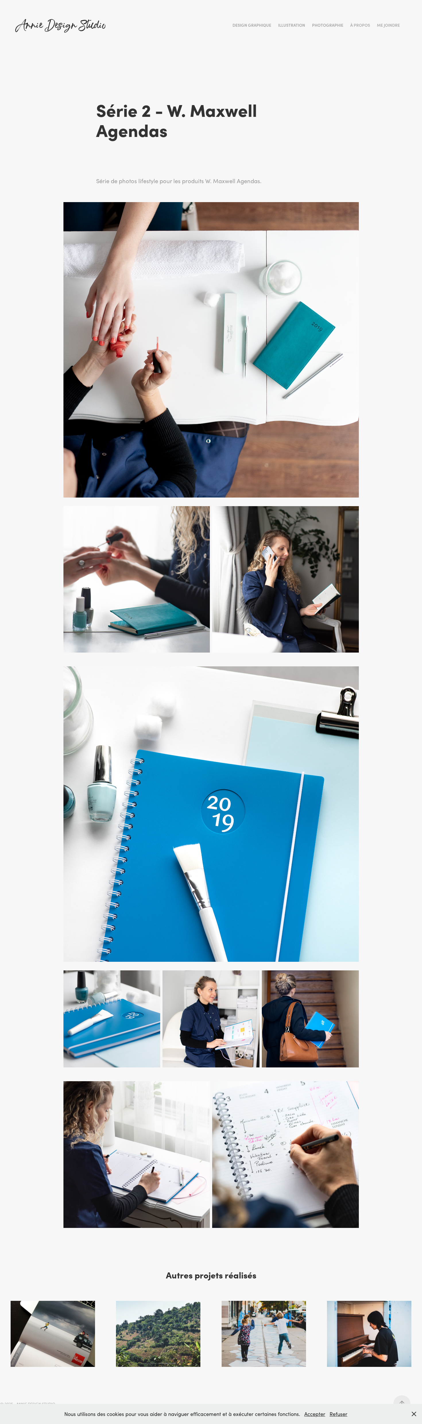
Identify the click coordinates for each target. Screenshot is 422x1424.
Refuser (338, 1414)
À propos (360, 25)
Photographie (327, 25)
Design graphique (252, 25)
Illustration (291, 25)
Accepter (314, 1414)
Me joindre (388, 25)
